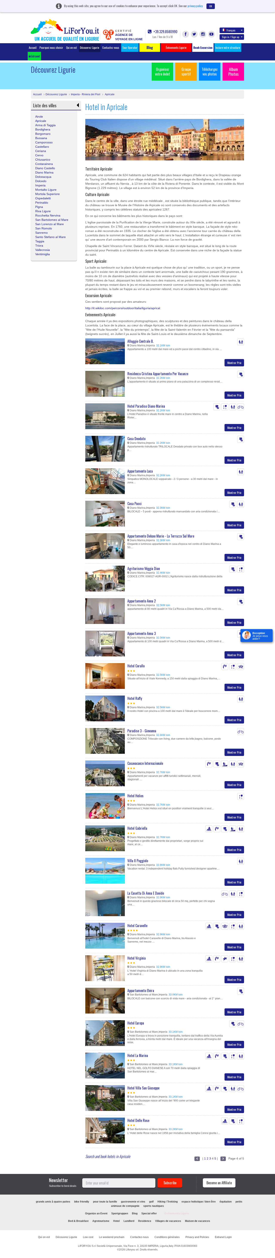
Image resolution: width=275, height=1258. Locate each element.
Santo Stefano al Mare (50, 237)
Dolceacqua (43, 176)
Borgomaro (42, 133)
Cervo (39, 155)
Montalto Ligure (46, 189)
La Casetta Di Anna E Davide (145, 893)
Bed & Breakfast (78, 1221)
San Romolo (43, 228)
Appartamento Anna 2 (141, 601)
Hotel (116, 1221)
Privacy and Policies (197, 1237)
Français (231, 30)
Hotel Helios (135, 795)
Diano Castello (45, 168)
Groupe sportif (186, 72)
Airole (39, 116)
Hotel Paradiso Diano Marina (146, 406)
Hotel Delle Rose (138, 1120)
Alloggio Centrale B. (140, 341)
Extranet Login (223, 1237)
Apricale (109, 94)
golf (151, 1201)
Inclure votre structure (227, 47)
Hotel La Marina (137, 1055)
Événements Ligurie (177, 1213)
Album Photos (233, 71)
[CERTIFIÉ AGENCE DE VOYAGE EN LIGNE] (108, 34)
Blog (135, 1213)
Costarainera (44, 164)
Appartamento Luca (140, 471)
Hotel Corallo (136, 665)
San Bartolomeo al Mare (51, 219)
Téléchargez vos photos (210, 72)
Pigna (39, 207)
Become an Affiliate (219, 1182)
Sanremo (41, 232)
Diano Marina (44, 172)
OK (210, 6)
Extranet (35, 56)
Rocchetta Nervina (47, 215)
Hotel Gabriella (137, 828)
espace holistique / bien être (199, 1201)
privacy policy (195, 5)
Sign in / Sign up (230, 37)
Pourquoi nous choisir (51, 47)
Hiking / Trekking (167, 1201)
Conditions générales (167, 1237)
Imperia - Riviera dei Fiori (85, 94)
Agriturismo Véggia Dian (143, 568)
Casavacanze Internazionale (145, 763)
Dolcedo (40, 181)
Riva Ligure (43, 211)
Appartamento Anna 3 (141, 633)
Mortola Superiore (47, 194)
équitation (226, 1201)
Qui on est (71, 47)
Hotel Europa (135, 1023)
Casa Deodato (136, 438)
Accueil (33, 47)
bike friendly (81, 1201)
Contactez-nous (110, 47)
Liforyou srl (132, 1249)
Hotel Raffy (134, 698)
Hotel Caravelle (137, 925)
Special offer (149, 1213)
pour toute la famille (105, 1201)
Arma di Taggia (45, 125)
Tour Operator (130, 47)
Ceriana (40, 151)
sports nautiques (153, 1205)
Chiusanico (42, 159)
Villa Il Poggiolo (137, 860)
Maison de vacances (197, 1221)
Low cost (88, 1237)
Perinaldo (41, 202)
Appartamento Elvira (140, 990)
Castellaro (42, 146)
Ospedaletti (43, 198)
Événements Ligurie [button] (176, 47)
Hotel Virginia (136, 958)
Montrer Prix (234, 362)
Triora (39, 245)
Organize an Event (96, 1213)
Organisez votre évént (162, 72)
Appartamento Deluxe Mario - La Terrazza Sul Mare (160, 536)
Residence (144, 1221)
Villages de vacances (168, 1221)
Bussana (41, 138)
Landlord (129, 1221)
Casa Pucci (134, 503)
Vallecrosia (42, 250)
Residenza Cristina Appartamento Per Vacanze (157, 373)
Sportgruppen (119, 1213)
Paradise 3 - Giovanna (141, 730)
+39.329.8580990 (165, 31)
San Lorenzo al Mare (49, 224)
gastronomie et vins (133, 1201)
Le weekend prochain (111, 1237)
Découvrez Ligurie (89, 47)
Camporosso (44, 142)
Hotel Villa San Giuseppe (143, 1088)
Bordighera (42, 129)
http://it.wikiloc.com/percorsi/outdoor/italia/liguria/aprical (122, 308)
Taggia (39, 241)
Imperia (40, 185)
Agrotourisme (100, 1221)
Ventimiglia (42, 254)
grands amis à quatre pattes (53, 1201)
